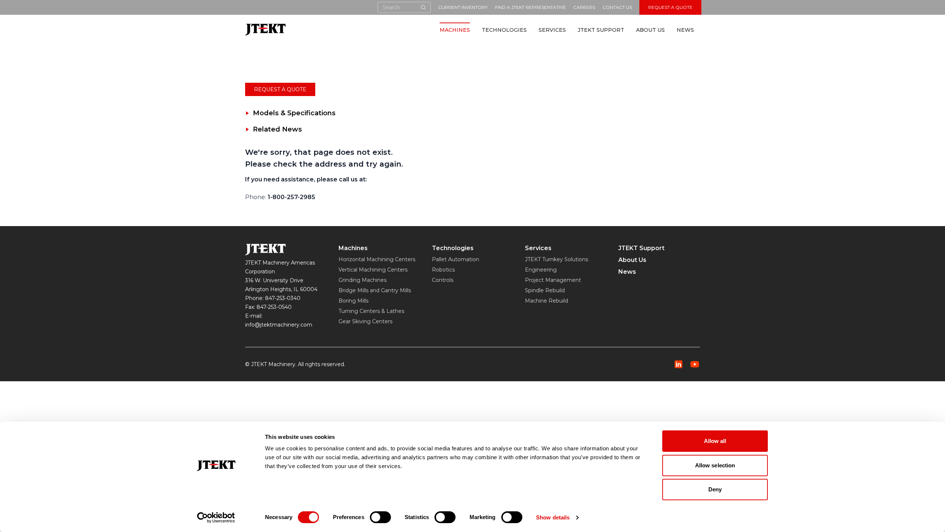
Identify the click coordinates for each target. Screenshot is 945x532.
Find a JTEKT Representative (530, 7)
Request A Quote (670, 7)
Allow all (715, 441)
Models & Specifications (294, 113)
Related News (277, 129)
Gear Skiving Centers (365, 321)
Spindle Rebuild (545, 290)
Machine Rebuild (546, 300)
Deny (715, 489)
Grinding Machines (362, 280)
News (685, 30)
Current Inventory (463, 7)
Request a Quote (280, 89)
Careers (584, 7)
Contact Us (617, 7)
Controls (442, 280)
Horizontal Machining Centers (377, 259)
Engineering (541, 269)
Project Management (553, 280)
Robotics (443, 269)
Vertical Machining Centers (373, 269)
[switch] (380, 517)
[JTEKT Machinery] (265, 29)
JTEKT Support (601, 30)
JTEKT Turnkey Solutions (556, 259)
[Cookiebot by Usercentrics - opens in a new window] (216, 517)
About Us (650, 30)
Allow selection (715, 465)
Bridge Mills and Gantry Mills (375, 290)
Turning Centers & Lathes (371, 311)
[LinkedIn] (678, 364)
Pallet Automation (455, 259)
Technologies (504, 30)
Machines (455, 30)
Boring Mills (353, 300)
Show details (553, 517)
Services (552, 30)
